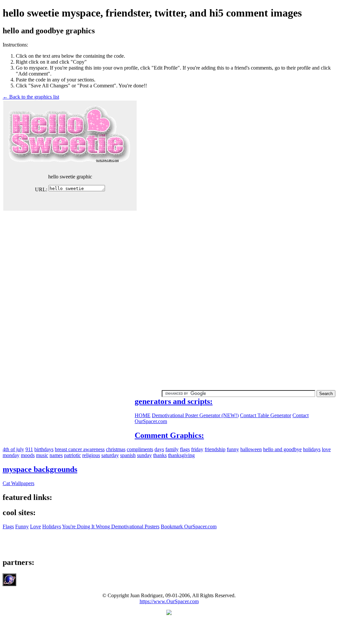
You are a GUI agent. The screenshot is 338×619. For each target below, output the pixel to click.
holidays (312, 449)
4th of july (13, 449)
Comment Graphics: (169, 435)
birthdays (43, 449)
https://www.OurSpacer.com (169, 601)
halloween (251, 449)
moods (28, 455)
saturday (110, 455)
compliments (140, 449)
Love (35, 526)
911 (29, 449)
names (56, 455)
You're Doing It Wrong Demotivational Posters (110, 526)
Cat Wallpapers (18, 483)
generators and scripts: (174, 401)
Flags (8, 526)
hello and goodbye (282, 449)
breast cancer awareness (80, 449)
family (172, 449)
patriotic (72, 455)
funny (233, 449)
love (326, 449)
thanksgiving (181, 455)
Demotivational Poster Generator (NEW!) (195, 415)
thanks (160, 455)
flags (185, 449)
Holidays (51, 526)
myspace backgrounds (40, 469)
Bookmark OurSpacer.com (189, 526)
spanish (128, 455)
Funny (22, 526)
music (42, 455)
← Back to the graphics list (31, 97)
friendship (215, 449)
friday (197, 449)
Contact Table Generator (265, 415)
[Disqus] (169, 293)
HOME (143, 415)
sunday (144, 455)
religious (91, 455)
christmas (115, 449)
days (159, 449)
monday (11, 455)
